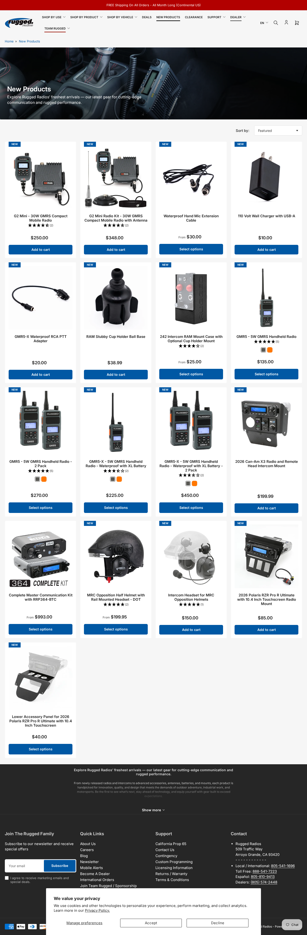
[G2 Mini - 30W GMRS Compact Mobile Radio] (40, 177)
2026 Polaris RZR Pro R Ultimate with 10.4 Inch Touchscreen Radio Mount (266, 599)
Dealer (236, 17)
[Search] (276, 23)
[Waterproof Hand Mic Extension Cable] (191, 177)
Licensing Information (174, 867)
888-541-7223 (265, 871)
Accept (151, 923)
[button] (40, 226)
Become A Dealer (95, 873)
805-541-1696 (283, 866)
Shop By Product (84, 17)
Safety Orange (269, 350)
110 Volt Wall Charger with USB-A (266, 216)
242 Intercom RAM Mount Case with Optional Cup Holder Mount (191, 338)
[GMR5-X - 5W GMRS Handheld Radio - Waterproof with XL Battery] (116, 423)
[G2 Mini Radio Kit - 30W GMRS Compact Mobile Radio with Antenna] (116, 177)
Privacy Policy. (97, 910)
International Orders (97, 879)
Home (9, 41)
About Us (88, 843)
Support (214, 17)
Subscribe (59, 866)
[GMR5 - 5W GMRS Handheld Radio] (266, 298)
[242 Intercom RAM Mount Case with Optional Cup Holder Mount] (191, 298)
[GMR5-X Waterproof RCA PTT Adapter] (40, 298)
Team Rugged (55, 28)
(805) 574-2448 (264, 882)
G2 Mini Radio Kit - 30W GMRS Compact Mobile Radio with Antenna (116, 218)
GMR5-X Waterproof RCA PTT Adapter (41, 338)
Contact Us (164, 849)
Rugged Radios (262, 926)
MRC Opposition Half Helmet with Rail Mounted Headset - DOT (116, 597)
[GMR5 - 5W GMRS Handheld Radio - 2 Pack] (40, 423)
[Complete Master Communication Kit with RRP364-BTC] (40, 556)
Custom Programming (174, 861)
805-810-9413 (263, 876)
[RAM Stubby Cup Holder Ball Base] (116, 298)
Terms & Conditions (172, 879)
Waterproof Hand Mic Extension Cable (191, 218)
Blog (84, 855)
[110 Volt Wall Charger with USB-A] (266, 177)
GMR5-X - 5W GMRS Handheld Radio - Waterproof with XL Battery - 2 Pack (191, 465)
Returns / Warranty (171, 873)
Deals (147, 17)
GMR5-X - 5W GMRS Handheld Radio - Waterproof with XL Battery (116, 463)
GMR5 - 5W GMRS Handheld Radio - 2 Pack (40, 463)
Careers (87, 849)
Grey (263, 350)
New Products (168, 17)
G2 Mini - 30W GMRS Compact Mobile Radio (40, 218)
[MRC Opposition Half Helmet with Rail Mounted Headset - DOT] (116, 556)
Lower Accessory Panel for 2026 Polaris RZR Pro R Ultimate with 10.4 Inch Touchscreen (40, 721)
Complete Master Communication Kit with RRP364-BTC (40, 597)
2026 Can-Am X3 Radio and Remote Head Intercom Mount (266, 463)
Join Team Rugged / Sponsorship (108, 885)
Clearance (194, 17)
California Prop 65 (170, 843)
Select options (191, 249)
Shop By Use (51, 17)
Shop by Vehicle (120, 17)
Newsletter (89, 861)
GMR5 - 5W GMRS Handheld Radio (266, 336)
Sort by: (242, 130)
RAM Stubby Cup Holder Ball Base (115, 336)
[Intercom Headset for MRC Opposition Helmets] (191, 556)
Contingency (166, 855)
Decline (217, 923)
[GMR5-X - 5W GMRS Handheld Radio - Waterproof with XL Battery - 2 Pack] (191, 423)
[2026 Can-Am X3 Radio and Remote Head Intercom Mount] (266, 423)
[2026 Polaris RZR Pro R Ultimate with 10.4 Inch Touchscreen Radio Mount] (266, 556)
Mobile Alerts (91, 867)
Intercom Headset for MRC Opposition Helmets (191, 597)
